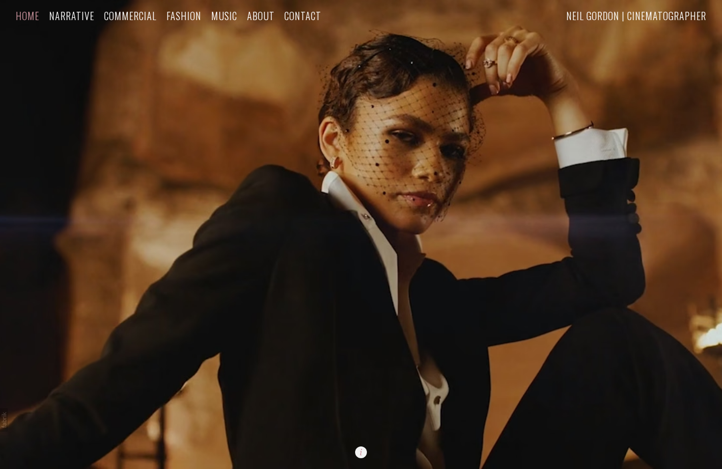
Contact (302, 16)
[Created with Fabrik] (4, 420)
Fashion (184, 16)
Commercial (130, 16)
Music (224, 16)
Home (27, 16)
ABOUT (261, 16)
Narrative (71, 16)
